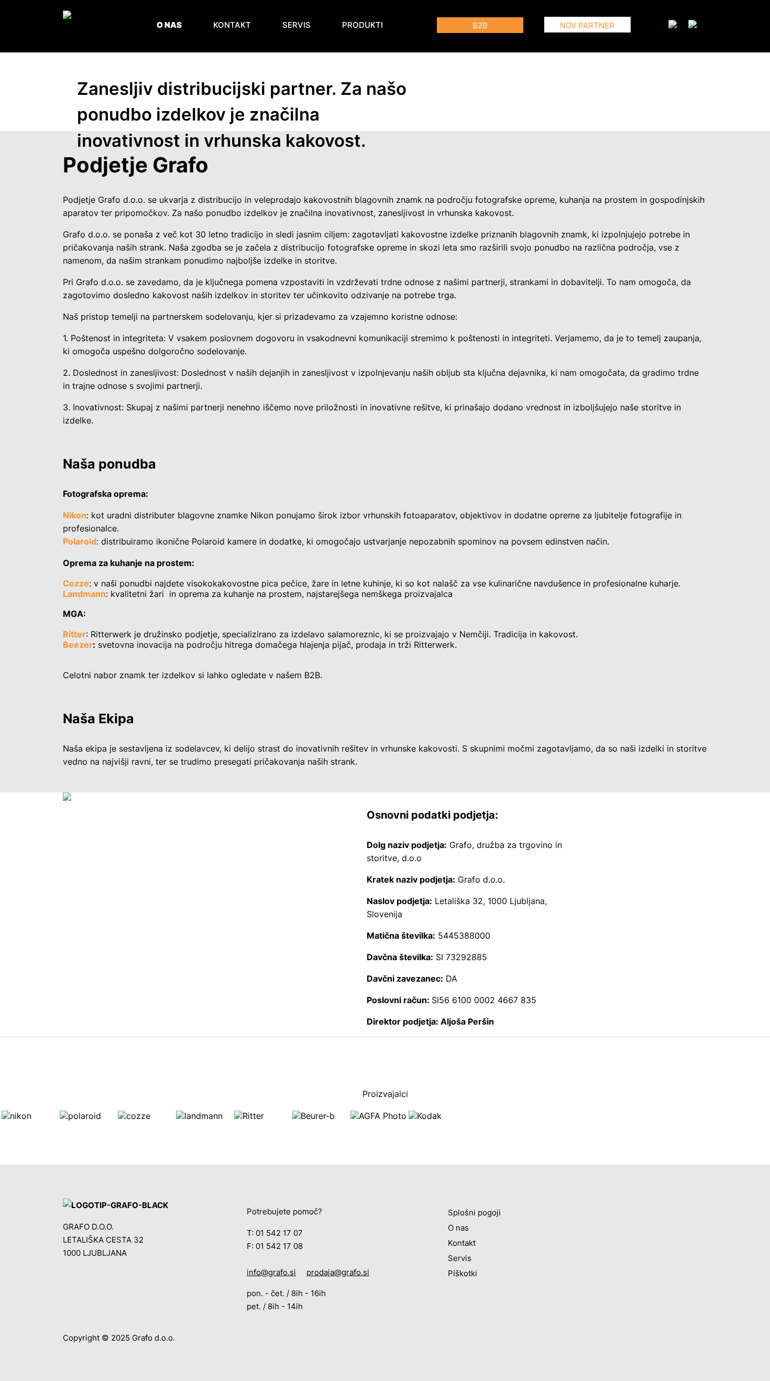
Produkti (362, 25)
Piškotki (462, 1273)
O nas (169, 25)
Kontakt (232, 25)
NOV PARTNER (587, 25)
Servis (296, 25)
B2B (480, 25)
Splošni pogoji (474, 1212)
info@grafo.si (271, 1272)
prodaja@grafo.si (337, 1272)
